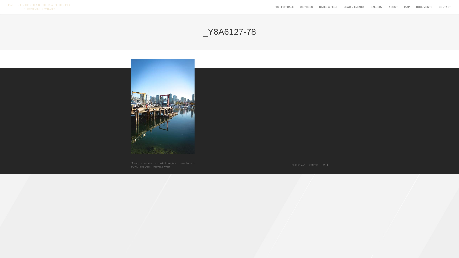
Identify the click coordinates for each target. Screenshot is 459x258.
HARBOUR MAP (298, 165)
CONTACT (313, 165)
